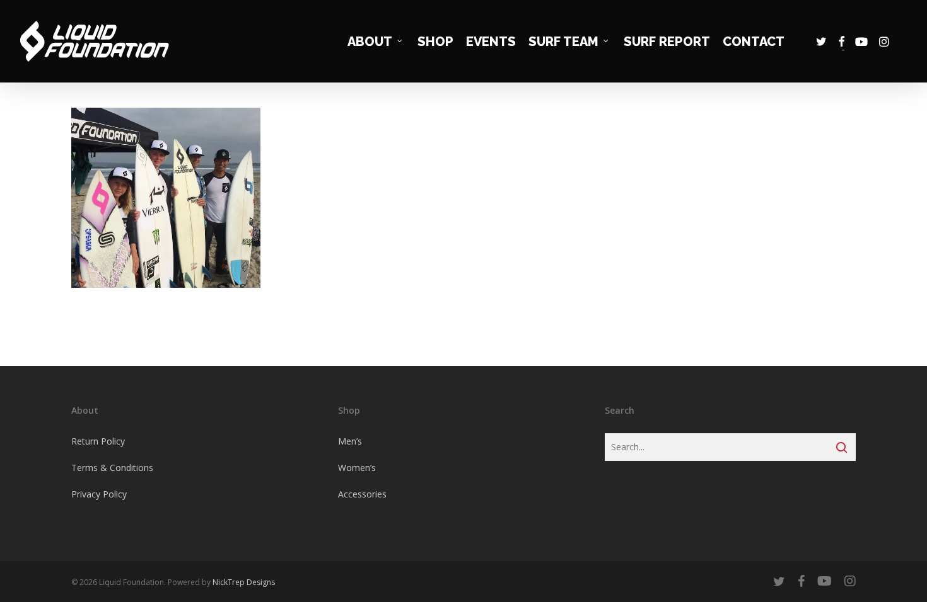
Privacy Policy (99, 494)
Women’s (357, 468)
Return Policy (98, 441)
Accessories (362, 494)
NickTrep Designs (244, 582)
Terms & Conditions (112, 468)
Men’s (350, 441)
